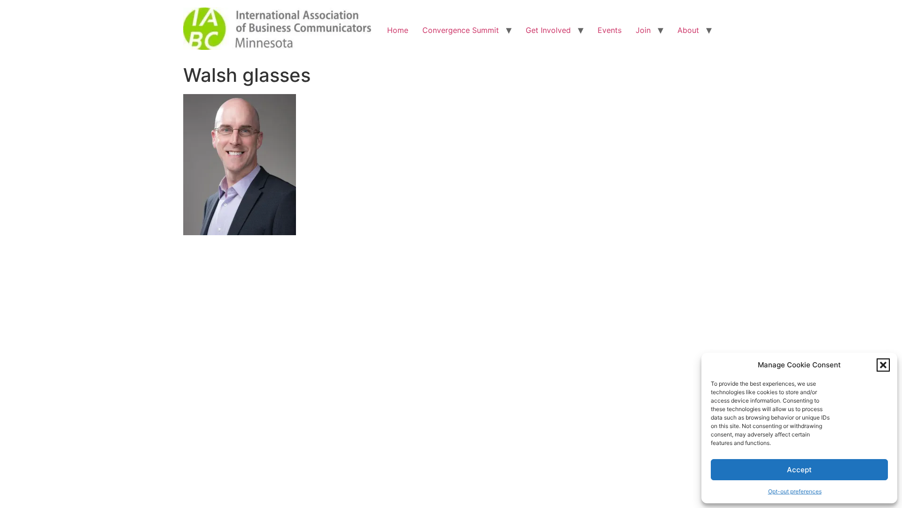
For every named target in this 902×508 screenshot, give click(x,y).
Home (397, 30)
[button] (883, 365)
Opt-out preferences (795, 491)
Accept (799, 469)
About (688, 30)
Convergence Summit (460, 30)
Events (610, 30)
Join (643, 30)
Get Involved (548, 30)
